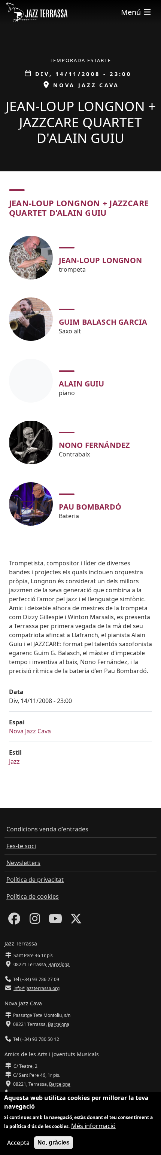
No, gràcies (53, 1142)
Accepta (18, 1143)
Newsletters (23, 863)
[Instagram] (34, 921)
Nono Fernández (94, 445)
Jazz (14, 761)
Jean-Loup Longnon (100, 260)
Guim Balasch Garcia (103, 322)
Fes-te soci (21, 846)
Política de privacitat (35, 880)
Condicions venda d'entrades (47, 829)
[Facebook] (14, 921)
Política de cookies (32, 896)
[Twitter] (76, 921)
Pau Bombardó (90, 507)
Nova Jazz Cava (30, 731)
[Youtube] (55, 921)
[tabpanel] (80, 381)
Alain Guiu (81, 384)
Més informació (93, 1126)
